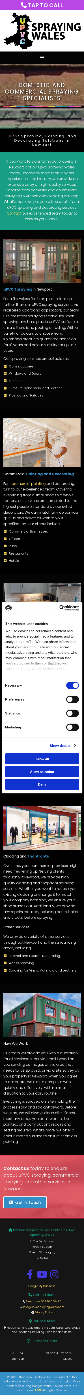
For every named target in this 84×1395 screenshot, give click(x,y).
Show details (60, 745)
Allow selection (42, 771)
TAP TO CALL (42, 5)
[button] (42, 57)
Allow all (42, 759)
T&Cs (38, 1390)
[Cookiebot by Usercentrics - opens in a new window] (60, 608)
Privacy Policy (44, 1312)
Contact (14, 213)
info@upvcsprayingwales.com (44, 1307)
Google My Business (42, 1286)
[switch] (72, 699)
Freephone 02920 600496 (43, 1301)
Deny (42, 784)
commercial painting (27, 483)
